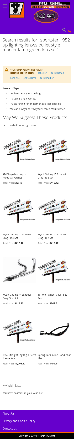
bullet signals (57, 72)
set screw (42, 72)
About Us (9, 413)
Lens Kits (14, 77)
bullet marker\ (47, 77)
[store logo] (16, 10)
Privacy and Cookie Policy (19, 421)
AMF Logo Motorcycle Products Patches (15, 176)
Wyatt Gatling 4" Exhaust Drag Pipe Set (52, 176)
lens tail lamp (29, 77)
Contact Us (10, 428)
